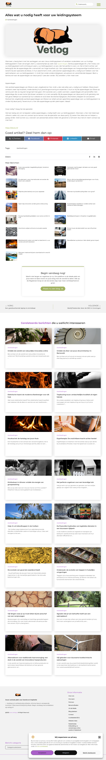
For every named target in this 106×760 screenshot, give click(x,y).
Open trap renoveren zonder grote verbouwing (33, 204)
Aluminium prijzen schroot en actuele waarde (32, 228)
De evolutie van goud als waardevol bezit (24, 570)
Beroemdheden (73, 705)
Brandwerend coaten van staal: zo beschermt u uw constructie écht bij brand (34, 241)
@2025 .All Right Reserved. (17, 712)
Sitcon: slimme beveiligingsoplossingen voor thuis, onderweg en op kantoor (83, 180)
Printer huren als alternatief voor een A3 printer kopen (81, 228)
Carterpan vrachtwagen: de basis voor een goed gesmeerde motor (82, 167)
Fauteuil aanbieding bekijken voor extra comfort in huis (34, 216)
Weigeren (65, 753)
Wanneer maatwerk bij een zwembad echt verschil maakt (34, 253)
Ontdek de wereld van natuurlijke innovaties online (28, 351)
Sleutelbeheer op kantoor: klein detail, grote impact (83, 240)
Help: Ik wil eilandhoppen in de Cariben (23, 526)
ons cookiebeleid (42, 746)
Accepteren (42, 753)
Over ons (71, 696)
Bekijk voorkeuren (89, 753)
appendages (62, 64)
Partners (71, 702)
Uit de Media (72, 708)
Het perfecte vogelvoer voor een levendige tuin (75, 482)
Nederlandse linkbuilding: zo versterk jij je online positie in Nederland (75, 727)
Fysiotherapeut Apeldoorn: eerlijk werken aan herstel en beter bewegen (81, 204)
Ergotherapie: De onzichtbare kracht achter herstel (76, 438)
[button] (99, 737)
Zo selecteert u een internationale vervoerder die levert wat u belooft (33, 180)
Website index (73, 720)
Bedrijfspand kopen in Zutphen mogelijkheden (81, 216)
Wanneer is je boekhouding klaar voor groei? (81, 191)
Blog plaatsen (73, 711)
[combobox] (84, 4)
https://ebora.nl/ (11, 128)
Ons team (72, 699)
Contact (71, 714)
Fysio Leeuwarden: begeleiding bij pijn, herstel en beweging (33, 167)
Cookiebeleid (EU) (74, 717)
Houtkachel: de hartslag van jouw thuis (23, 438)
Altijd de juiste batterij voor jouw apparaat (31, 191)
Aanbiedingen (12, 19)
